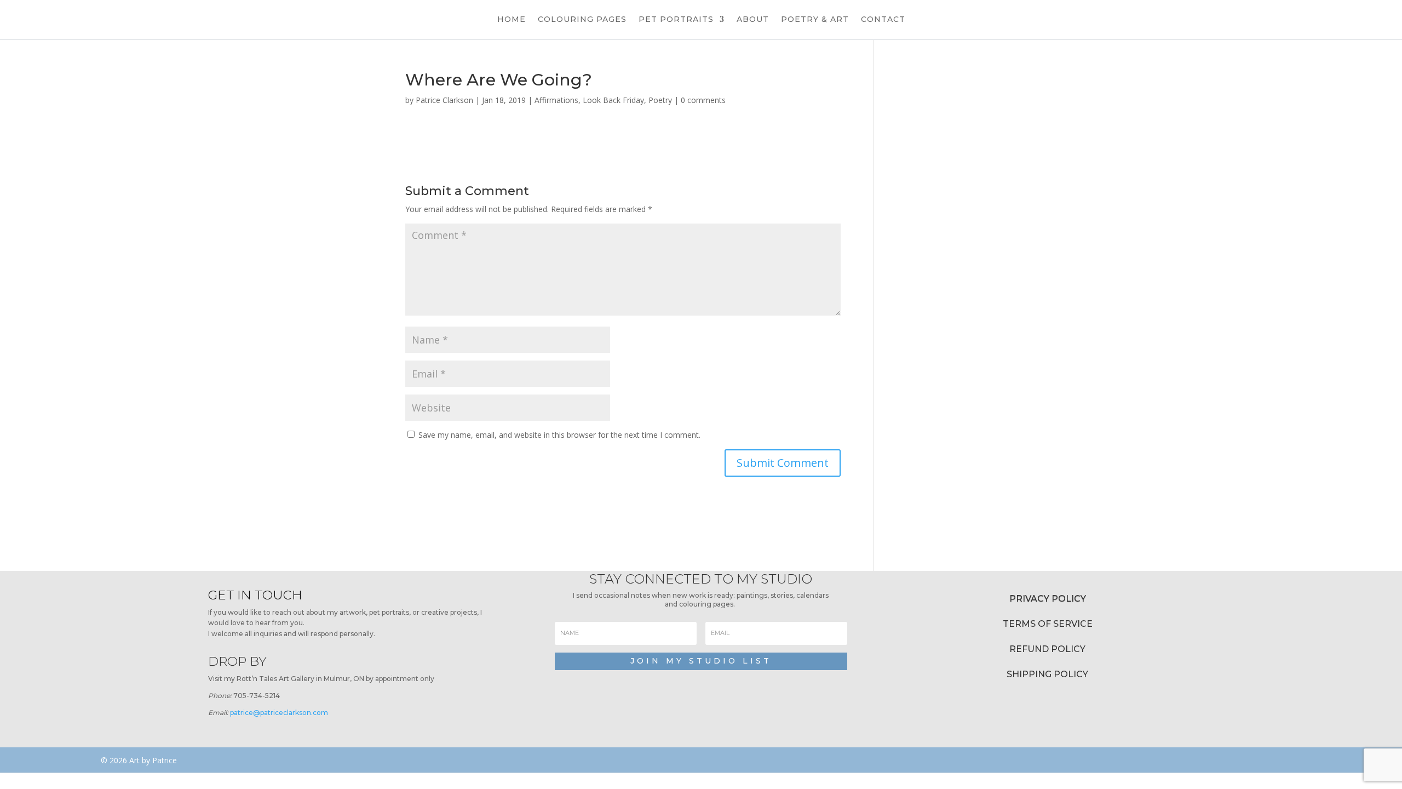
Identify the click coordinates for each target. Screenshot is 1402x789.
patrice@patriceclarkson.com (279, 712)
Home (511, 19)
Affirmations (556, 100)
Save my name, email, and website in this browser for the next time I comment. (559, 435)
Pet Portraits (676, 19)
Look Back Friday (613, 100)
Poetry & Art (815, 19)
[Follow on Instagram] (997, 760)
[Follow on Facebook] (965, 760)
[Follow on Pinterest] (1026, 760)
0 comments (703, 100)
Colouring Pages (582, 19)
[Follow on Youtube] (1055, 760)
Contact (883, 19)
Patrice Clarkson (444, 100)
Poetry (660, 100)
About (753, 19)
